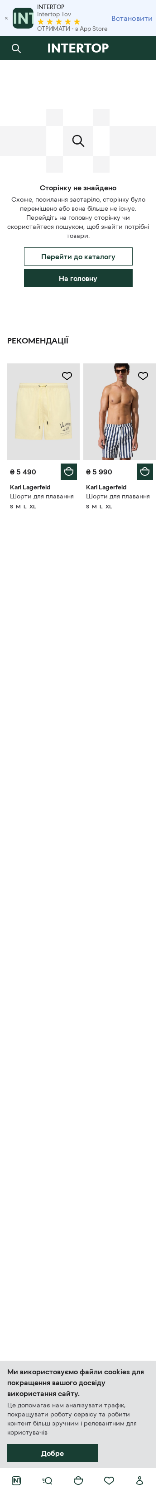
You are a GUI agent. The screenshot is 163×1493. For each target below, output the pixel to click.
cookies (117, 1371)
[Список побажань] (109, 1481)
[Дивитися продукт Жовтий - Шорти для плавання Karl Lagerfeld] (43, 411)
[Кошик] (78, 1481)
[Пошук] (16, 48)
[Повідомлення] (140, 48)
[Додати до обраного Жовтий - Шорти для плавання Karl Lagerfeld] (67, 376)
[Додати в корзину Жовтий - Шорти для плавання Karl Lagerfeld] (69, 472)
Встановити (132, 18)
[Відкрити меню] (47, 1481)
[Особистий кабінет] (140, 1481)
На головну (78, 278)
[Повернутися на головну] (78, 48)
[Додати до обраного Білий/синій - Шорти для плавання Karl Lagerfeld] (143, 376)
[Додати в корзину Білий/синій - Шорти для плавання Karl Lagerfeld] (145, 472)
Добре (52, 1453)
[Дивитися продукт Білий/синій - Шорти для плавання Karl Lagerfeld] (119, 411)
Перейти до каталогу (78, 256)
